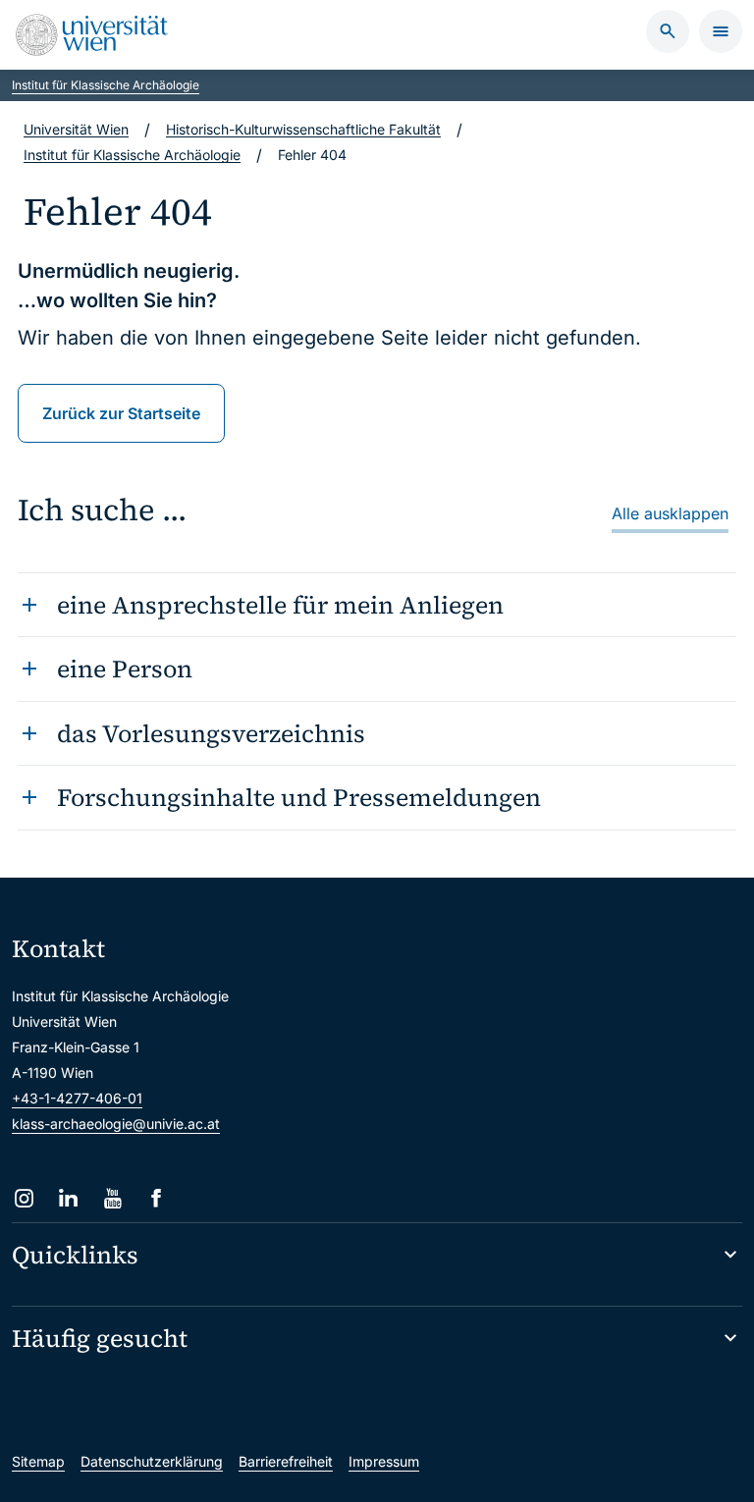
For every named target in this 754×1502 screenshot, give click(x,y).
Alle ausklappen (670, 513)
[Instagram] (24, 1198)
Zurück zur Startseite (121, 413)
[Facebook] (156, 1198)
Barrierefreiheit (286, 1461)
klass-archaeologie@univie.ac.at (116, 1123)
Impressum (384, 1461)
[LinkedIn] (68, 1198)
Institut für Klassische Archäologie (105, 85)
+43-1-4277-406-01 (77, 1098)
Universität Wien (76, 129)
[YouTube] (112, 1198)
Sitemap (38, 1461)
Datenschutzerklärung (152, 1461)
